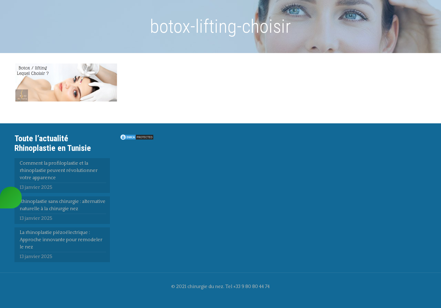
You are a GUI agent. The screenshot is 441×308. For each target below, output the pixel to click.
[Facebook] (215, 297)
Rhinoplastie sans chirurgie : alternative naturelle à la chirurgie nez (62, 205)
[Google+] (225, 297)
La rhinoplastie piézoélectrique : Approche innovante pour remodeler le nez (61, 240)
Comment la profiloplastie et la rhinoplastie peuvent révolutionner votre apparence (59, 171)
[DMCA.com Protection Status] (137, 139)
